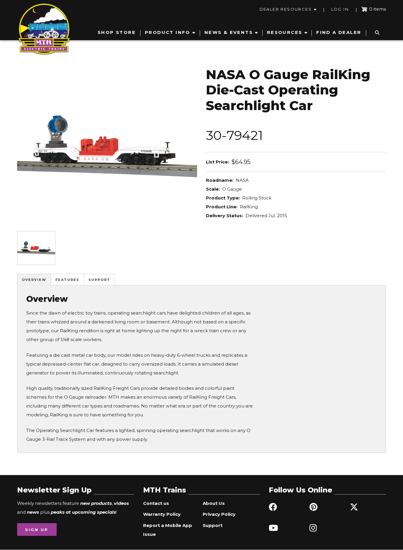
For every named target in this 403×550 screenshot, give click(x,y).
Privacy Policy (219, 514)
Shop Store (117, 32)
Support (99, 280)
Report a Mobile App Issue (167, 530)
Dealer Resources (286, 9)
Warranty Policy (162, 514)
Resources (284, 32)
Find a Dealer (338, 32)
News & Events (228, 32)
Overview (34, 280)
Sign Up (36, 529)
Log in (340, 9)
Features (67, 280)
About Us (214, 503)
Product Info (167, 32)
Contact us (156, 503)
